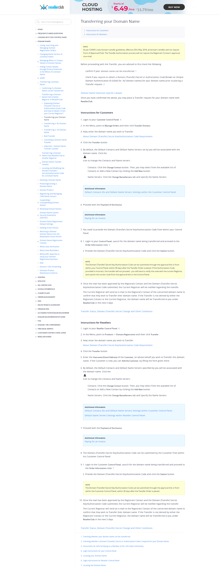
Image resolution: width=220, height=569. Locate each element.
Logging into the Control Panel (52, 37)
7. (81, 565)
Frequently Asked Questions (50, 33)
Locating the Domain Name (94, 565)
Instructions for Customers (97, 30)
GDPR (42, 78)
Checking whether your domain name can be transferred (106, 536)
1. (81, 536)
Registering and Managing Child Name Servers (51, 194)
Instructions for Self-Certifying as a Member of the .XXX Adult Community (113, 546)
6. (81, 560)
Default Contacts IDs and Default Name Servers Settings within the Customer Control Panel (130, 192)
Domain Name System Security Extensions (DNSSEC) (49, 215)
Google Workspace (46, 289)
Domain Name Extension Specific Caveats (102, 93)
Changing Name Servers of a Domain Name (51, 55)
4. (81, 551)
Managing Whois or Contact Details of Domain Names (51, 61)
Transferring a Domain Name (49, 83)
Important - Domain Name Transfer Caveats (55, 147)
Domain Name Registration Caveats (51, 241)
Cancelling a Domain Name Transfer (55, 141)
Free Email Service (45, 329)
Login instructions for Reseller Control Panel (101, 560)
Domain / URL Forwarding (50, 266)
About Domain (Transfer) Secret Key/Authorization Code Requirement (118, 136)
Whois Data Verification (49, 246)
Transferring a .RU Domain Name (55, 124)
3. (81, 546)
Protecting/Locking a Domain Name (48, 184)
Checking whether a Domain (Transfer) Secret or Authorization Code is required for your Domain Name (126, 541)
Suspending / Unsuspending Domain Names (49, 202)
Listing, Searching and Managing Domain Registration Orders (49, 48)
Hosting (41, 277)
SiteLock (41, 281)
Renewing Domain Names (50, 209)
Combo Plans (44, 293)
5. (81, 556)
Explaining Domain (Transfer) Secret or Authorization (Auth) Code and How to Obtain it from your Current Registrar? (55, 108)
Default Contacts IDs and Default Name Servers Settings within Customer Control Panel (128, 410)
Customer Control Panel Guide (52, 333)
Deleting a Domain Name (50, 180)
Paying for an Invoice (95, 218)
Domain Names (44, 41)
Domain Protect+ (47, 190)
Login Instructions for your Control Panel (99, 551)
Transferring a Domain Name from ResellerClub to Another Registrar (53, 155)
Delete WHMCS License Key (49, 305)
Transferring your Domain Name (55, 118)
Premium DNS (43, 309)
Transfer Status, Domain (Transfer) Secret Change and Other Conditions (117, 311)
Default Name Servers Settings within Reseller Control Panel (115, 415)
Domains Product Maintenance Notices (48, 271)
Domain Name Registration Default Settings (51, 222)
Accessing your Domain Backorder (53, 313)
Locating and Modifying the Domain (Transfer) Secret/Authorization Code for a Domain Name (53, 172)
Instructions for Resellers (96, 34)
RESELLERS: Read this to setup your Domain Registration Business (50, 256)
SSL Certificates (44, 285)
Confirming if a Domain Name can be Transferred (52, 89)
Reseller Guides (44, 337)
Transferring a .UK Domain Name (55, 131)
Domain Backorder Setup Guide (51, 317)
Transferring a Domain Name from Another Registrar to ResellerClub (52, 97)
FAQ (39, 321)
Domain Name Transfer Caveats (52, 163)
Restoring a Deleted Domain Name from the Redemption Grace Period (50, 234)
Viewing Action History (49, 227)
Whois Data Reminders (49, 250)
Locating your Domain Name (95, 555)
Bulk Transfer (49, 136)
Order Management (46, 297)
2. (81, 541)
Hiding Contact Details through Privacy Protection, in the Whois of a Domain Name (51, 70)
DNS (42, 263)
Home (40, 29)
